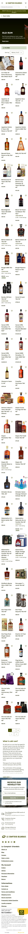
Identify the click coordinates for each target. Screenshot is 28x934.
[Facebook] (2, 842)
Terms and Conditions (8, 892)
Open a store (5, 858)
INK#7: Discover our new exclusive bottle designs (14, 11)
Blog (2, 852)
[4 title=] (6, 244)
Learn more (6, 777)
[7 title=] (20, 216)
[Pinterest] (8, 842)
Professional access (7, 861)
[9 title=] (21, 216)
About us (4, 849)
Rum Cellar (6, 16)
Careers (3, 855)
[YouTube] (5, 842)
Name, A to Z (15, 52)
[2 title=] (3, 244)
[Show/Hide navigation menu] (2, 3)
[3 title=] (17, 216)
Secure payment (6, 897)
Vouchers (4, 876)
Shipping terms (6, 894)
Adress (3, 870)
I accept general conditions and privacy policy (13, 802)
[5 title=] (18, 216)
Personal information (7, 873)
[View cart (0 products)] (25, 3)
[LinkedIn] (14, 842)
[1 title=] (15, 216)
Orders (3, 868)
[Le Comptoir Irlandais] (14, 3)
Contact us (4, 889)
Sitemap (3, 906)
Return (3, 879)
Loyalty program (6, 903)
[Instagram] (11, 842)
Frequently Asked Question (9, 900)
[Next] (16, 734)
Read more (5, 41)
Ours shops (4, 886)
